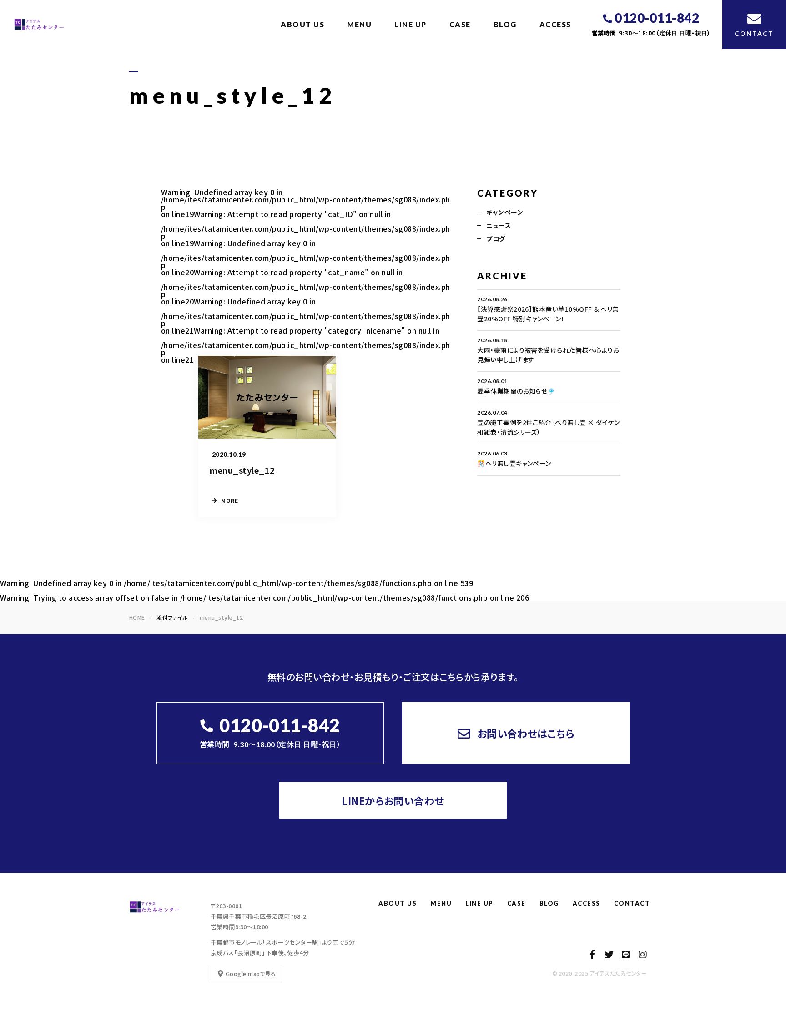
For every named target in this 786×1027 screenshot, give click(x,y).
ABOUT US (302, 24)
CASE (460, 24)
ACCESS (555, 24)
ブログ (495, 238)
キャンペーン (504, 212)
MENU (359, 24)
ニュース (498, 225)
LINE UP (410, 24)
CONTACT (632, 903)
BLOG (505, 24)
